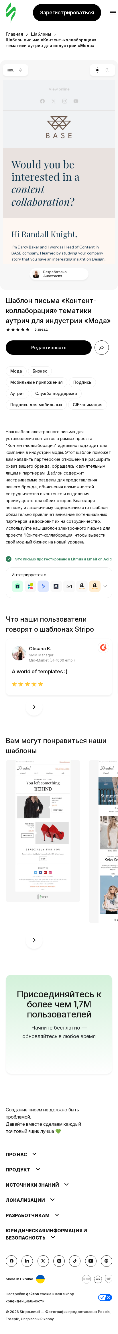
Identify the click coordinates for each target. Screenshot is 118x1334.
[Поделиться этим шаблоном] (102, 347)
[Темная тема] (108, 70)
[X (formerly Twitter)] (43, 1261)
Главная (14, 34)
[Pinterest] (106, 1261)
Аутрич (17, 393)
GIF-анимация (88, 404)
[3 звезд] (17, 329)
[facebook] (11, 1261)
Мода (16, 371)
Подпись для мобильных (36, 404)
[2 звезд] (13, 329)
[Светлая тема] (97, 70)
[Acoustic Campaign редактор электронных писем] (17, 586)
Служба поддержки (56, 393)
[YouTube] (91, 1261)
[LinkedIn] (27, 1261)
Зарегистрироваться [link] (67, 12)
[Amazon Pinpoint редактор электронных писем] (82, 586)
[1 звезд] (8, 329)
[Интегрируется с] (105, 586)
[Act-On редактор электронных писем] (30, 586)
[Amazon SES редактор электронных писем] (95, 586)
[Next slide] (34, 707)
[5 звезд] (27, 329)
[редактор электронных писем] (11, 13)
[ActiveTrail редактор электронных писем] (56, 586)
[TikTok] (74, 1261)
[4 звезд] (22, 329)
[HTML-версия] (10, 70)
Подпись (82, 382)
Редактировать (48, 347)
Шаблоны (41, 34)
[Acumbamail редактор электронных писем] (69, 586)
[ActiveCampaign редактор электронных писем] (43, 586)
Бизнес (40, 371)
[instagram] (59, 1261)
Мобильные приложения (36, 382)
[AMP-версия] (20, 70)
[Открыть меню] (113, 12)
